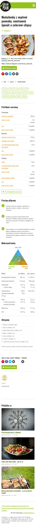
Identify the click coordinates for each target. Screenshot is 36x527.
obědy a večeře (24, 89)
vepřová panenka (7, 116)
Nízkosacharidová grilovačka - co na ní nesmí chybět (17, 492)
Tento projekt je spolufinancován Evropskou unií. (15, 506)
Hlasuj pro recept (9, 68)
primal (30, 93)
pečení (24, 93)
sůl (3, 126)
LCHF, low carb (13, 89)
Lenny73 (7, 30)
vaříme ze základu (21, 96)
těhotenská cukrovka (8, 96)
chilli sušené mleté (8, 178)
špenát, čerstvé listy (9, 137)
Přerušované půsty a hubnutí (11, 432)
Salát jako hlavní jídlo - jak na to (12, 461)
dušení (4, 89)
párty (18, 93)
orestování (5, 93)
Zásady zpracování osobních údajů (11, 508)
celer (3, 162)
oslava (12, 93)
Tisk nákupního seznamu (12, 192)
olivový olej (5, 120)
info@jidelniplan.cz (28, 513)
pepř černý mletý (7, 130)
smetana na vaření (8, 141)
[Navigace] (34, 5)
